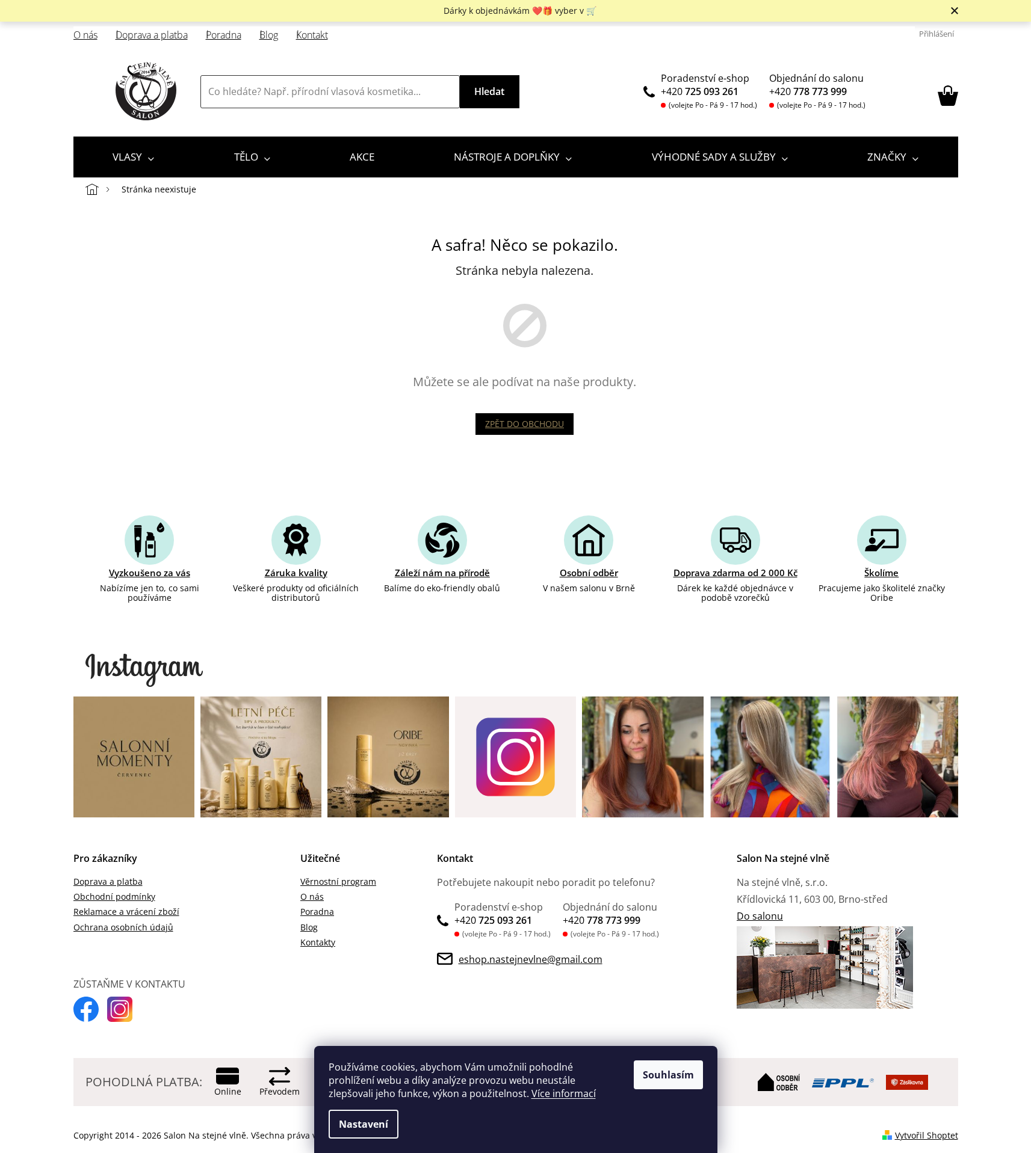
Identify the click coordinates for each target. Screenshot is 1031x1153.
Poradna (223, 35)
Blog (268, 35)
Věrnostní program (338, 881)
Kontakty (317, 942)
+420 (699, 91)
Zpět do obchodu (524, 423)
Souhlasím (668, 1074)
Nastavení (363, 1124)
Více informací (563, 1093)
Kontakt (312, 35)
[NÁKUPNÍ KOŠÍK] (948, 95)
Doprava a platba (152, 35)
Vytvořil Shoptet (926, 1135)
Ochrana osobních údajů (123, 927)
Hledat (489, 91)
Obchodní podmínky (114, 896)
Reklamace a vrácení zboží (126, 911)
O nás (85, 35)
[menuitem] (133, 157)
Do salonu (760, 916)
